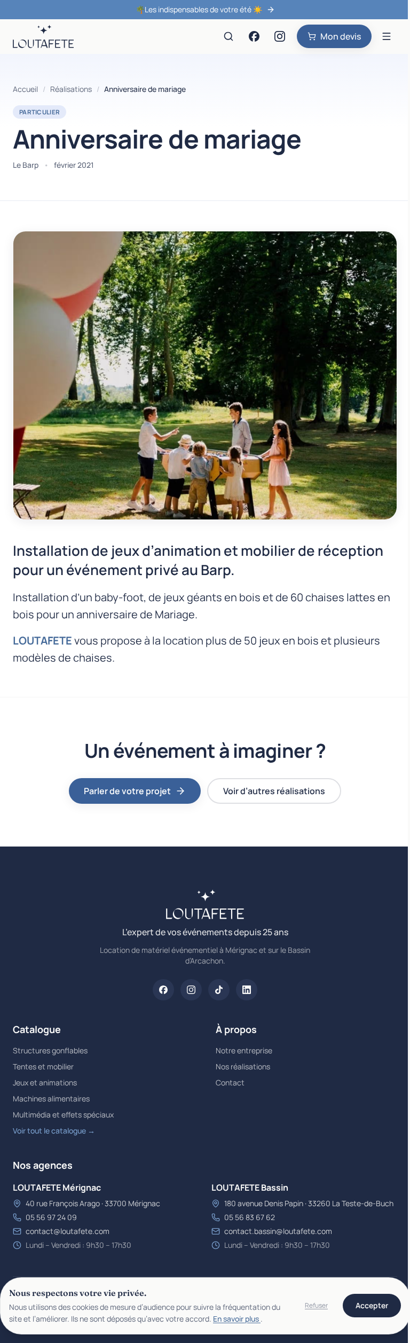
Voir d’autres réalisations (274, 791)
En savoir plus (237, 1319)
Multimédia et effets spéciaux (63, 1114)
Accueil (25, 89)
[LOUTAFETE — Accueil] (43, 36)
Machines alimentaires (51, 1098)
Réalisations (71, 89)
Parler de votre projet (127, 791)
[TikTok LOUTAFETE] (219, 989)
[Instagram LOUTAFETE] (279, 36)
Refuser (316, 1305)
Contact (230, 1082)
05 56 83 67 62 (249, 1217)
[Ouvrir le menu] (386, 36)
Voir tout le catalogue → (54, 1130)
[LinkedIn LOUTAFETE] (246, 989)
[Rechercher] (228, 36)
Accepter (372, 1305)
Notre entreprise (244, 1050)
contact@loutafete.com (67, 1231)
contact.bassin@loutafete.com (278, 1231)
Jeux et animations (45, 1082)
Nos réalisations (243, 1066)
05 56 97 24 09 (51, 1217)
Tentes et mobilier (43, 1066)
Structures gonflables (50, 1050)
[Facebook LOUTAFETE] (254, 36)
